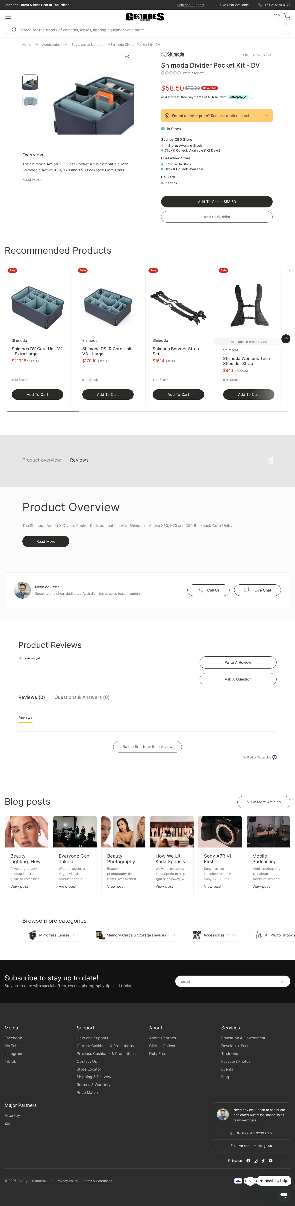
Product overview (41, 460)
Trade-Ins (229, 1053)
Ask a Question (238, 679)
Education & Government (243, 1038)
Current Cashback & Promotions (105, 1045)
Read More (31, 179)
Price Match (87, 1092)
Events (227, 1069)
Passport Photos (236, 1061)
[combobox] (147, 29)
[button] (145, 17)
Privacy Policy (67, 1181)
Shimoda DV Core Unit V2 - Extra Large (37, 351)
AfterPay (12, 1115)
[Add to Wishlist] (65, 271)
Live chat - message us (254, 1146)
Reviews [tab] (25, 718)
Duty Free (157, 1053)
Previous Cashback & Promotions (106, 1053)
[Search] (16, 29)
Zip (7, 1123)
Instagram (13, 1053)
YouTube (12, 1045)
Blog (225, 1076)
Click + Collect (162, 1045)
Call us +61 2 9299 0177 (254, 1133)
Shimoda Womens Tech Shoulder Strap (246, 361)
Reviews (79, 460)
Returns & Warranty (93, 1084)
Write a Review (238, 662)
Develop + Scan (235, 1045)
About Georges (162, 1038)
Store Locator (89, 1069)
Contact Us (87, 1061)
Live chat (263, 590)
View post (19, 886)
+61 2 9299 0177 (277, 5)
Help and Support (190, 5)
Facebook (13, 1038)
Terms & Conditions (97, 1181)
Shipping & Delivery (94, 1076)
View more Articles (263, 802)
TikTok (10, 1061)
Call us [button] (213, 590)
